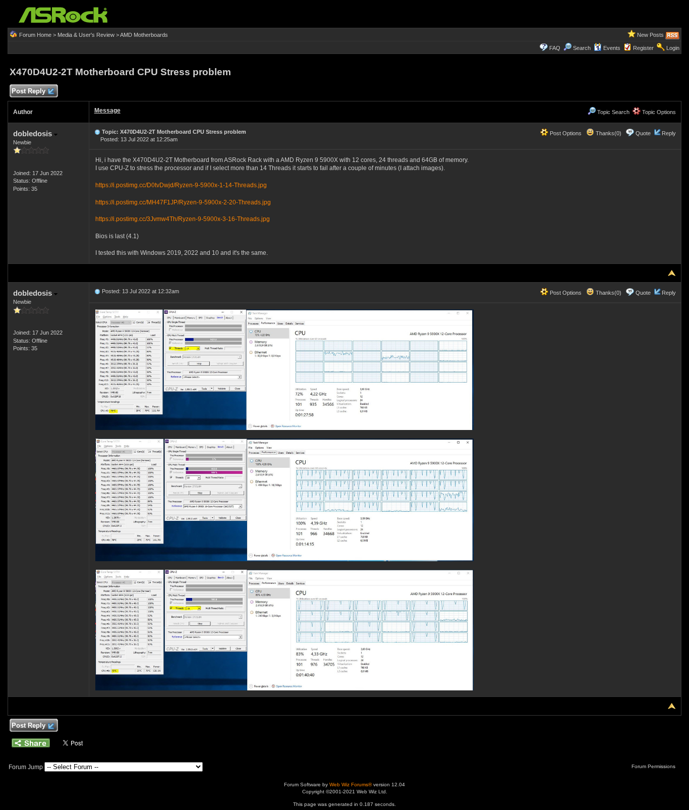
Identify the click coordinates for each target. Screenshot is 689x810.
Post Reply (28, 91)
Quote (643, 133)
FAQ (554, 48)
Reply (669, 133)
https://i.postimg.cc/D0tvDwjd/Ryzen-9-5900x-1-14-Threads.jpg (181, 185)
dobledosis (33, 133)
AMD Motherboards (144, 35)
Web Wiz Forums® (350, 784)
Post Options (565, 133)
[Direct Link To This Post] (97, 132)
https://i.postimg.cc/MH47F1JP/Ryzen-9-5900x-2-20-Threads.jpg (183, 202)
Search (582, 48)
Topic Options (658, 112)
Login (672, 48)
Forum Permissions (654, 766)
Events (611, 48)
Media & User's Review (86, 35)
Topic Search (612, 112)
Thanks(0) (607, 133)
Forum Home (35, 35)
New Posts (650, 35)
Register (643, 48)
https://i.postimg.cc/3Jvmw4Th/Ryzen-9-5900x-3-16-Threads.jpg (182, 219)
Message (107, 110)
